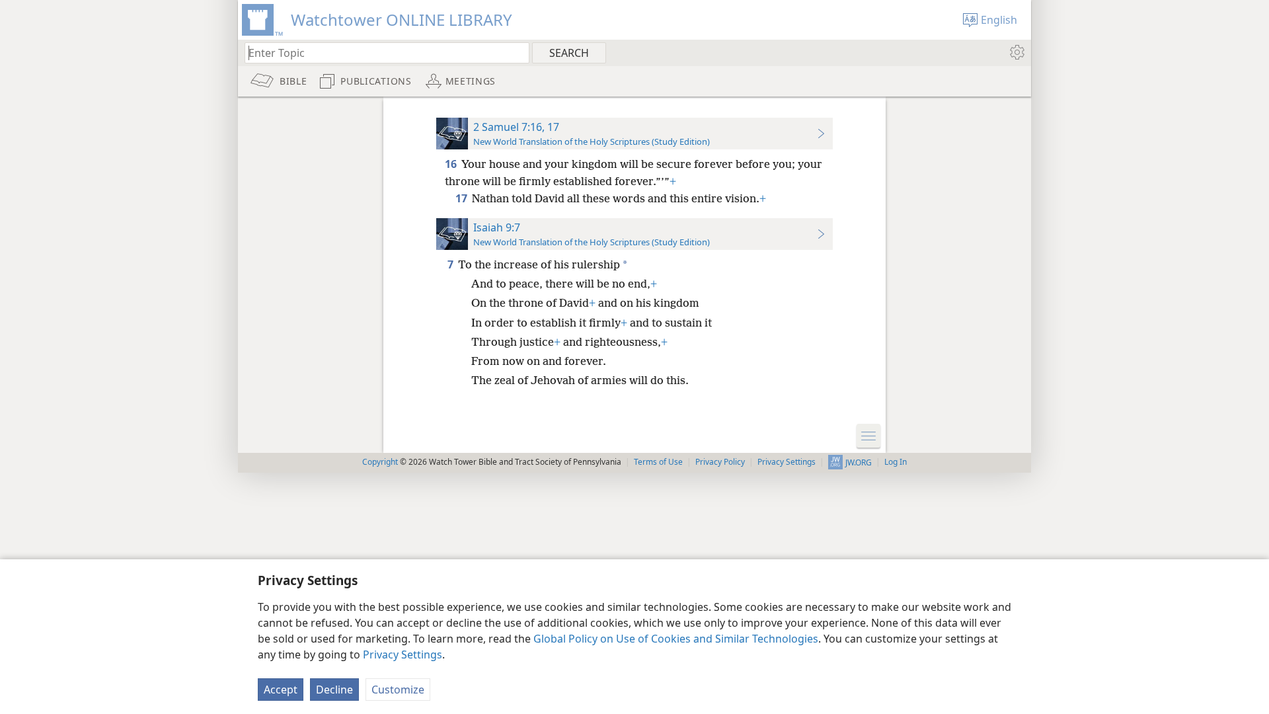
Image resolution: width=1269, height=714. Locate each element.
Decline (334, 689)
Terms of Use (658, 462)
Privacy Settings (402, 654)
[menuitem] (1016, 52)
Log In (895, 462)
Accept (280, 689)
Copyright (380, 461)
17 (462, 198)
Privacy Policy (720, 462)
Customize (397, 689)
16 (452, 164)
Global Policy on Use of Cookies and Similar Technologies (675, 638)
